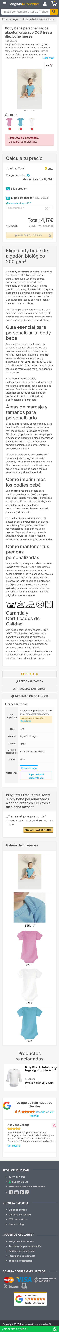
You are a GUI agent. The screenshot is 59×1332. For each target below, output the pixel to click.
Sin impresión (16, 207)
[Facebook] (22, 1192)
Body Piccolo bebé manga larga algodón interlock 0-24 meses (41, 1070)
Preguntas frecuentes (21, 1241)
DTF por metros (18, 1219)
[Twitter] (11, 1192)
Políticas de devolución (22, 1251)
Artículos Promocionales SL (36, 1324)
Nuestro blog (16, 1224)
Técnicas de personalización (25, 1246)
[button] (28, 175)
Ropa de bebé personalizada (36, 776)
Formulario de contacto (22, 1255)
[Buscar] (54, 12)
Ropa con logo (29, 768)
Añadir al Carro (29, 235)
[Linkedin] (16, 1192)
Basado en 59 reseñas (34, 1303)
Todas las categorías (20, 1260)
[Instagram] (27, 1192)
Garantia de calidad (20, 1214)
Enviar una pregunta (38, 830)
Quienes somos (18, 1209)
